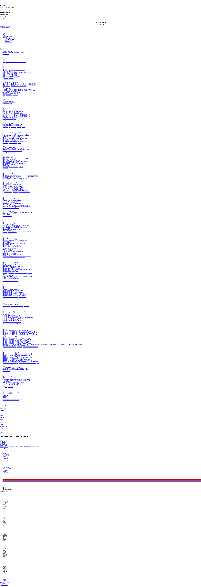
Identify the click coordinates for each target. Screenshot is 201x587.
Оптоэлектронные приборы (7, 204)
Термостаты (5, 302)
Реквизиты (6, 44)
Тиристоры (5, 313)
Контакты (4, 46)
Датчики (4, 68)
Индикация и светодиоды (7, 103)
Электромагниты (6, 381)
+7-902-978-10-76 (100, 24)
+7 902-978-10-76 (3, 2)
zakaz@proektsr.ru (10, 26)
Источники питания (6, 130)
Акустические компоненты (7, 51)
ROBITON (2, 417)
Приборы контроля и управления (8, 224)
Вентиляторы (5, 63)
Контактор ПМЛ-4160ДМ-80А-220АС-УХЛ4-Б (11, 402)
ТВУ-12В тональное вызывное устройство (10, 405)
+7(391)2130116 (3, 3)
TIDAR (1, 422)
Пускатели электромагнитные (8, 233)
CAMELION (2, 410)
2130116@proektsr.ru (5, 27)
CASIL (1, 413)
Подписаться (13, 451)
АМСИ (1, 424)
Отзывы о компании (8, 42)
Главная (4, 30)
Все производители (3, 428)
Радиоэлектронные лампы (7, 241)
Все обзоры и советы (4, 429)
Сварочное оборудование (7, 282)
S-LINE (1, 420)
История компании (8, 38)
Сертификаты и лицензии (9, 39)
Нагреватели (5, 196)
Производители (5, 32)
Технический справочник (7, 36)
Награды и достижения (9, 40)
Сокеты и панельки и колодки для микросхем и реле (12, 289)
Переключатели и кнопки (7, 221)
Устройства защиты (6, 327)
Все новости (2, 441)
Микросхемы (5, 185)
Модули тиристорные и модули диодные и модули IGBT (13, 188)
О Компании (5, 37)
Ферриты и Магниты (6, 371)
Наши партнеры (7, 41)
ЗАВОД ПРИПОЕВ (3, 426)
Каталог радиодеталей (6, 31)
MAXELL (2, 415)
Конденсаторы (5, 168)
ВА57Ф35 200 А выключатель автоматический (11, 400)
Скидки (4, 33)
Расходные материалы (6, 255)
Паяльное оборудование (7, 214)
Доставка (4, 35)
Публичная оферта (6, 45)
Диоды (4, 97)
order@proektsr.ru (3, 5)
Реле (3, 279)
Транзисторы (5, 321)
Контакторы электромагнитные (8, 181)
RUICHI (1, 419)
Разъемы (4, 252)
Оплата (4, 34)
